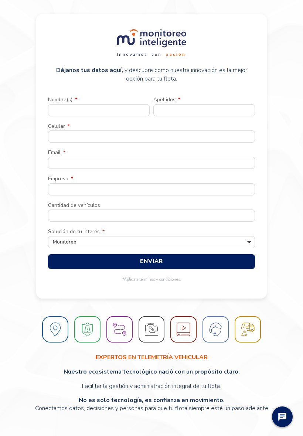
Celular (57, 126)
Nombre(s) (61, 99)
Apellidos (165, 99)
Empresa (59, 178)
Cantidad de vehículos (74, 205)
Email (55, 152)
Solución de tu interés (74, 231)
